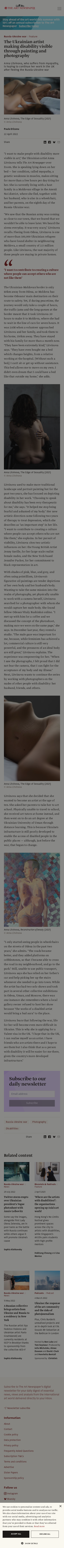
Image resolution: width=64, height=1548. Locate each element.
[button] (31, 1543)
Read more (39, 1526)
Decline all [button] (45, 1534)
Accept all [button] (16, 1534)
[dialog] (32, 1525)
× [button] (60, 1506)
